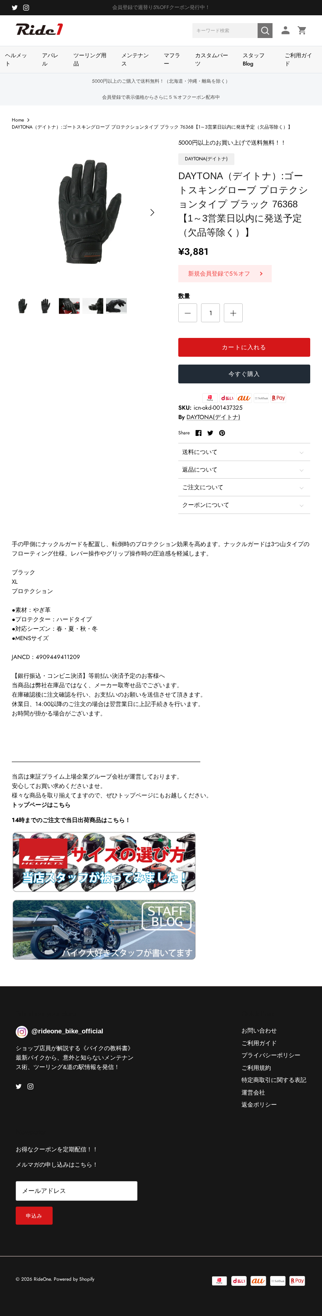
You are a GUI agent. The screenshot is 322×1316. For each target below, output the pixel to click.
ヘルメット (16, 59)
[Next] (152, 212)
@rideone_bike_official (67, 1031)
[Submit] (265, 30)
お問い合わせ (259, 1030)
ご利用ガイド (298, 59)
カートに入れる (244, 347)
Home (18, 119)
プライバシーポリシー (271, 1055)
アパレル (50, 59)
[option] (86, 212)
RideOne (42, 1279)
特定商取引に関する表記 (274, 1080)
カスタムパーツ (211, 59)
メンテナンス (135, 59)
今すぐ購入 (244, 374)
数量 (184, 296)
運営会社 (253, 1092)
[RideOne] (39, 33)
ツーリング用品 (89, 59)
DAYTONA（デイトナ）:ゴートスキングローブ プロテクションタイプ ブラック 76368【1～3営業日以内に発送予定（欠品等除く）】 (152, 126)
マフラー (172, 59)
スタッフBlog (254, 59)
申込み (34, 1216)
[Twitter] (15, 8)
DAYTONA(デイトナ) (213, 417)
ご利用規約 (256, 1068)
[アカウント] (284, 30)
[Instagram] (26, 8)
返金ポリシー (259, 1104)
